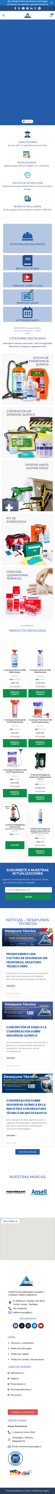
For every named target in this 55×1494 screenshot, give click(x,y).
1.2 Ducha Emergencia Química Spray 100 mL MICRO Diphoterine (40, 831)
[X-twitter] (22, 1326)
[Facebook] (15, 1326)
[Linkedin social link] (31, 8)
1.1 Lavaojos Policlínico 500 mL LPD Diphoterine (40, 721)
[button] (15, 693)
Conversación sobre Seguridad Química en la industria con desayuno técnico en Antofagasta (26, 1107)
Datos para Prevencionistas (27, 244)
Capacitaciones (27, 142)
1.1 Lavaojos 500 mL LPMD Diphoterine (15, 671)
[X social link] (19, 8)
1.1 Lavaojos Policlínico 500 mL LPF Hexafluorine (15, 771)
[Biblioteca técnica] (27, 260)
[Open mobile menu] (3, 15)
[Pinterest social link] (27, 8)
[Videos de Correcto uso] (27, 278)
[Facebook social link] (15, 8)
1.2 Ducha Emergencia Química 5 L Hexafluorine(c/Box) (15, 827)
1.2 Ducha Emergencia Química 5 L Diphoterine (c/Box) (40, 777)
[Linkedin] (34, 1326)
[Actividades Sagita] (27, 312)
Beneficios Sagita (27, 303)
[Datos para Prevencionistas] (27, 236)
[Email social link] (23, 8)
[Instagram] (28, 1326)
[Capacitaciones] (27, 134)
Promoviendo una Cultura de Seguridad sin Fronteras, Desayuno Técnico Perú (26, 960)
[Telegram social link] (39, 8)
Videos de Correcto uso (28, 285)
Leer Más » (11, 986)
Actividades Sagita (27, 320)
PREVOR (15, 676)
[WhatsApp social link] (35, 8)
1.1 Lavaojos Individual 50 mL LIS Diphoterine (15, 721)
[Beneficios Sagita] (27, 295)
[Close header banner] (51, 3)
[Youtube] (41, 1326)
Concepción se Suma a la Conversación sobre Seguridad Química (26, 1031)
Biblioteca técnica (27, 268)
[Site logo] (27, 15)
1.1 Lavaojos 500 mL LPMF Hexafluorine (40, 671)
